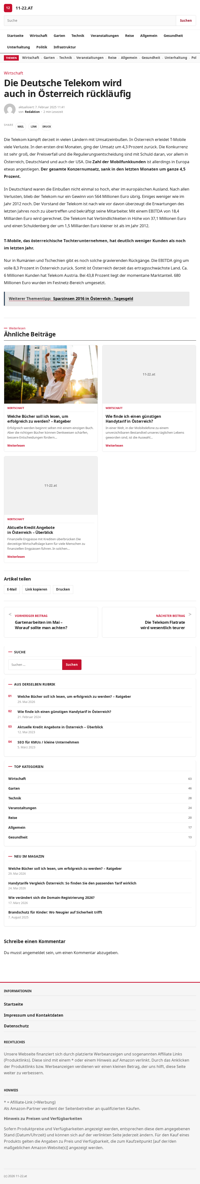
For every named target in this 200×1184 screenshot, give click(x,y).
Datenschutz (16, 1026)
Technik (77, 35)
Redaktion (32, 112)
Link (34, 126)
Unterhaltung (18, 47)
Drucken (63, 589)
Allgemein (148, 35)
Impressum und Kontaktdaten (33, 1015)
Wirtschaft (38, 35)
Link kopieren (36, 589)
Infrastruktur (65, 47)
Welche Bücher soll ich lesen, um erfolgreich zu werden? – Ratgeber (39, 419)
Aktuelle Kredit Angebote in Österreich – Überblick (30, 530)
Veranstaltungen (105, 35)
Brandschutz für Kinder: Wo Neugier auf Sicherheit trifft (55, 912)
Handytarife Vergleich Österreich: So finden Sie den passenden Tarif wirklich (72, 883)
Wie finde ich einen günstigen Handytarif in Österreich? (133, 419)
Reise (129, 35)
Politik (41, 47)
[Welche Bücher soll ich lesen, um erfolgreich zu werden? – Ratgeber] (51, 374)
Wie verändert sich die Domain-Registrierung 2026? (51, 897)
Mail (21, 126)
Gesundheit (173, 35)
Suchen (186, 20)
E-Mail (12, 589)
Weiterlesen (16, 445)
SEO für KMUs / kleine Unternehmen (48, 742)
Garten (59, 35)
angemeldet (34, 952)
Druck (46, 126)
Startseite (15, 35)
